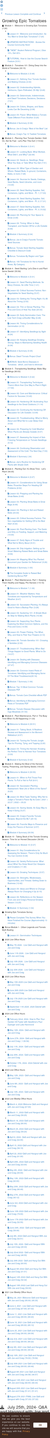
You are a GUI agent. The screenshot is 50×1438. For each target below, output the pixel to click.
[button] (1, 2)
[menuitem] (1, 6)
